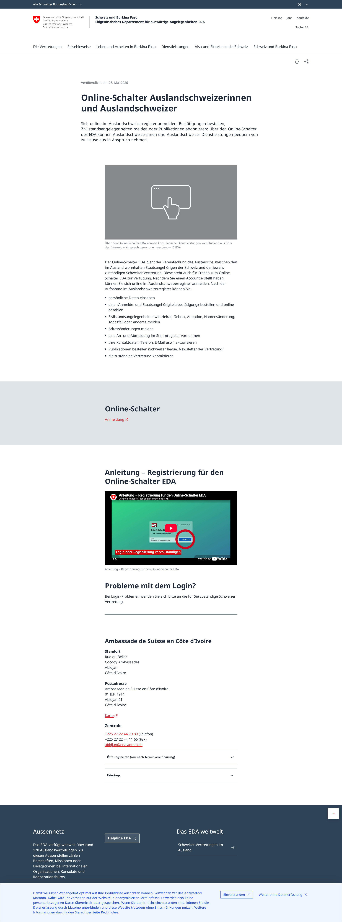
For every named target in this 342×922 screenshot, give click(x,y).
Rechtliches (109, 912)
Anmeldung (114, 419)
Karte (109, 715)
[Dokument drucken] (297, 61)
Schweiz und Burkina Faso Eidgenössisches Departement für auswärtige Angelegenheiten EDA (150, 19)
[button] (47, 46)
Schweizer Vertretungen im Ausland (200, 847)
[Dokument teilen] (306, 61)
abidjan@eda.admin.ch (123, 744)
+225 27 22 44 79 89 (121, 734)
